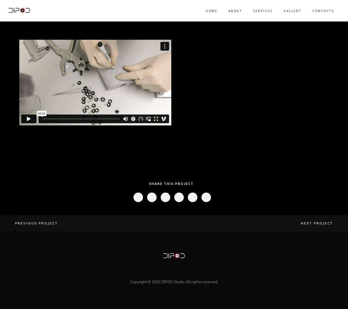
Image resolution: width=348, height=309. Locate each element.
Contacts (323, 11)
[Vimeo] (169, 272)
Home (211, 11)
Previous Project (36, 223)
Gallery (293, 11)
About (235, 11)
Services (263, 11)
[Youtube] (187, 272)
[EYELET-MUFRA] (138, 197)
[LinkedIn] (160, 272)
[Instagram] (178, 272)
